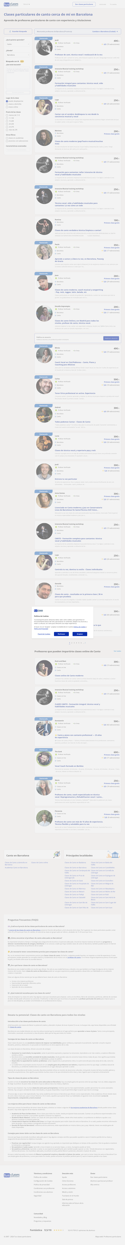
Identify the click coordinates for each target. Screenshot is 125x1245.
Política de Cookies (80, 627)
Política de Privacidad (41, 629)
